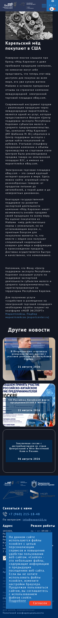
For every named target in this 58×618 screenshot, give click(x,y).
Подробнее (17, 601)
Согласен (40, 603)
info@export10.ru (35, 519)
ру (50, 5)
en (54, 5)
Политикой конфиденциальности (23, 612)
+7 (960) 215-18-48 (24, 514)
